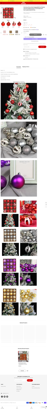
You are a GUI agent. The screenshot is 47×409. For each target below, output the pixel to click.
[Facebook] (2, 397)
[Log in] (43, 3)
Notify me (22, 370)
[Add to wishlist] (43, 35)
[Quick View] (28, 352)
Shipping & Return (25, 66)
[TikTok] (7, 397)
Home (1, 5)
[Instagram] (5, 397)
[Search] (3, 3)
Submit (30, 380)
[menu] (1, 3)
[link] (6, 340)
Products (5, 5)
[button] (1, 33)
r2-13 (21, 368)
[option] (11, 17)
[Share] (45, 35)
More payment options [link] (34, 41)
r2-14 (22, 368)
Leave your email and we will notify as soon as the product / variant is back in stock (35, 44)
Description (18, 66)
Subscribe (42, 46)
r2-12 (19, 368)
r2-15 (24, 368)
